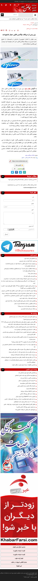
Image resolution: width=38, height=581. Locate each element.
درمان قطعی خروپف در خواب (19, 562)
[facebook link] (16, 172)
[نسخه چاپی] (1, 30)
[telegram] (10, 5)
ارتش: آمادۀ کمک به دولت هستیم (27, 261)
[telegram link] (20, 172)
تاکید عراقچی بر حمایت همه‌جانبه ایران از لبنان (24, 303)
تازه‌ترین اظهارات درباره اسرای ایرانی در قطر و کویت (23, 365)
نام (33, 197)
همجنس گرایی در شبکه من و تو (28, 378)
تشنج (23, 157)
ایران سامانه (26, 577)
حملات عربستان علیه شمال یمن (28, 309)
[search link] (2, 14)
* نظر (33, 210)
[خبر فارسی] (19, 508)
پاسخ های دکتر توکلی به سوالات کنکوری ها (25, 410)
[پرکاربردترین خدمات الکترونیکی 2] (19, 443)
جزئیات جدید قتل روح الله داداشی (27, 394)
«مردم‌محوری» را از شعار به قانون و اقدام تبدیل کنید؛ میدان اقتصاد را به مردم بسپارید (19, 338)
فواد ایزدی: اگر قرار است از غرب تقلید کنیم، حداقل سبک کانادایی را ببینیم (18, 291)
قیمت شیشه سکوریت (19, 551)
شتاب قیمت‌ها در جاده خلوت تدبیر (27, 298)
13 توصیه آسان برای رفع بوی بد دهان (27, 381)
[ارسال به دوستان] (3, 30)
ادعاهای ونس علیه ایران (29, 258)
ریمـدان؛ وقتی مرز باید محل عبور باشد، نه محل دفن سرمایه (22, 352)
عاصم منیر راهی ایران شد (29, 276)
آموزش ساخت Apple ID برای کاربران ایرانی (25, 396)
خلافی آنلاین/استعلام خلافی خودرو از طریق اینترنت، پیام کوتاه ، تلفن (19, 404)
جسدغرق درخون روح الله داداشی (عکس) (26, 407)
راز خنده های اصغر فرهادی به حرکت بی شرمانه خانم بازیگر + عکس (20, 399)
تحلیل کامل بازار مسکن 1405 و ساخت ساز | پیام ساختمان (22, 317)
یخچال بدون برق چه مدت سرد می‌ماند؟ (26, 306)
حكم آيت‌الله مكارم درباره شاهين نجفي (26, 386)
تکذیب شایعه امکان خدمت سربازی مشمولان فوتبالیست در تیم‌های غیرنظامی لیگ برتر (20, 361)
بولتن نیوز (27, 89)
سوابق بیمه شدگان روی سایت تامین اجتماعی (25, 375)
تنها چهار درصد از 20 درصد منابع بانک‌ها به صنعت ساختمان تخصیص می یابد (18, 346)
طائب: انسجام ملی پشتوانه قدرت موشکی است (24, 329)
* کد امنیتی (31, 226)
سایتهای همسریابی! (30, 388)
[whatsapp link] (24, 172)
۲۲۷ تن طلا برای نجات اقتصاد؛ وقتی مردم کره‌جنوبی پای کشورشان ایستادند (18, 357)
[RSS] (1, 5)
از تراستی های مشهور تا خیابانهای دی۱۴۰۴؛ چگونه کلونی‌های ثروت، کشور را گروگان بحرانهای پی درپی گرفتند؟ (18, 287)
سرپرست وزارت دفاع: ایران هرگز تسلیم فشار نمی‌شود (23, 355)
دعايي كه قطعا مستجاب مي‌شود (28, 391)
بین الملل (29, 28)
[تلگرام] (19, 246)
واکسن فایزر (27, 157)
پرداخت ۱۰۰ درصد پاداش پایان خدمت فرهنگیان (24, 402)
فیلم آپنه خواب (19, 558)
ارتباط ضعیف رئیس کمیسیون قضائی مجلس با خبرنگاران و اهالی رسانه (19, 327)
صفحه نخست (35, 28)
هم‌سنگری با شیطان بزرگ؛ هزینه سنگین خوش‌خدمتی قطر (22, 349)
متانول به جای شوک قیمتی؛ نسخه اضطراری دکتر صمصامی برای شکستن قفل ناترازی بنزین (19, 333)
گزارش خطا (18, 165)
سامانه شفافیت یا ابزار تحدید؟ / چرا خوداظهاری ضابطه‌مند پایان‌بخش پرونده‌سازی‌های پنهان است (22, 20)
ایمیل (32, 203)
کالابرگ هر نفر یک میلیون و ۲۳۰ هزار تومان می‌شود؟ (23, 342)
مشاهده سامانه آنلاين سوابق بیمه (27, 383)
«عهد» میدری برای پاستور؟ (29, 319)
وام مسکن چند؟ (31, 273)
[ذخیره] (6, 30)
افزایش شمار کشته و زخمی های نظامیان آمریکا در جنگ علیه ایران (20, 301)
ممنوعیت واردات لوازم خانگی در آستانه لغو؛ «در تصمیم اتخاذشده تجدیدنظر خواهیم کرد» (20, 265)
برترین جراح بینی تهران (19, 547)
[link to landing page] (28, 8)
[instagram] (14, 5)
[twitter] (6, 5)
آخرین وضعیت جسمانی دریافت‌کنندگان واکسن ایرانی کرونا (21, 179)
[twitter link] (12, 172)
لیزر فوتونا (19, 566)
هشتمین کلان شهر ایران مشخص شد (26, 373)
